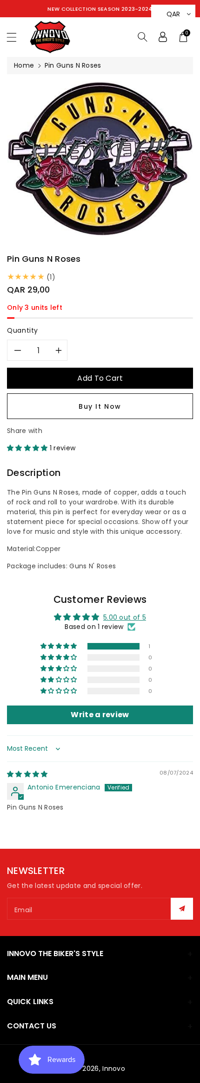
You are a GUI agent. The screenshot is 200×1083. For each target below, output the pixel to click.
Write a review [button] (100, 714)
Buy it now (100, 406)
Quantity (22, 330)
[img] (27, 774)
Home (24, 65)
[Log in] (163, 37)
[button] (16, 37)
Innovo (113, 1068)
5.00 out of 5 (124, 617)
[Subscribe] (182, 909)
